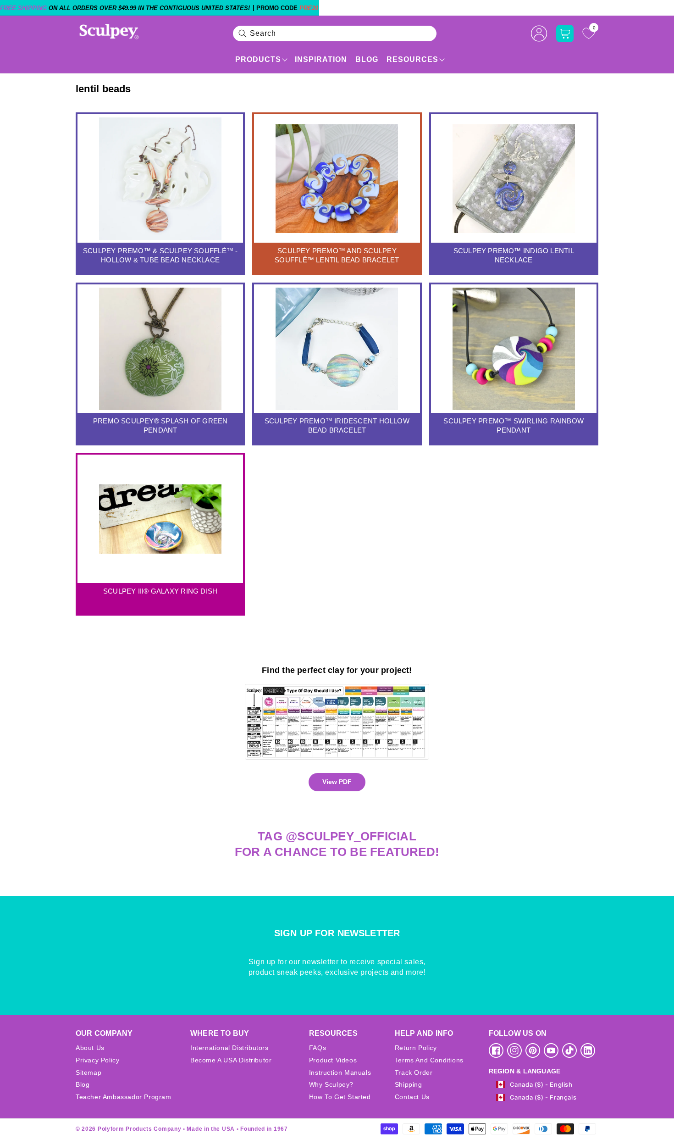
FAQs (317, 1047)
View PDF (337, 781)
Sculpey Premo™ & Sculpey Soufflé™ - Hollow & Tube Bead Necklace (160, 255)
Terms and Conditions (429, 1060)
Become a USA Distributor (230, 1060)
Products (258, 59)
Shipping (408, 1084)
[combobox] (334, 33)
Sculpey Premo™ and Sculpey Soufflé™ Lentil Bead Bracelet (337, 255)
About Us (90, 1047)
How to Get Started (340, 1096)
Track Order (414, 1072)
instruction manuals (340, 1072)
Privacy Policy (97, 1060)
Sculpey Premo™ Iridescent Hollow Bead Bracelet (337, 425)
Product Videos (333, 1060)
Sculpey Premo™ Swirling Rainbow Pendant (513, 425)
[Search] (242, 33)
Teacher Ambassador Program (123, 1096)
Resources (412, 59)
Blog (366, 59)
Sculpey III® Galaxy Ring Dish (160, 591)
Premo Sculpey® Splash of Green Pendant (160, 425)
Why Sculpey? (331, 1084)
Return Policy (416, 1047)
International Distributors (229, 1047)
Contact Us (412, 1096)
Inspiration (321, 59)
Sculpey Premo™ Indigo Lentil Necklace (513, 255)
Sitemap (88, 1072)
